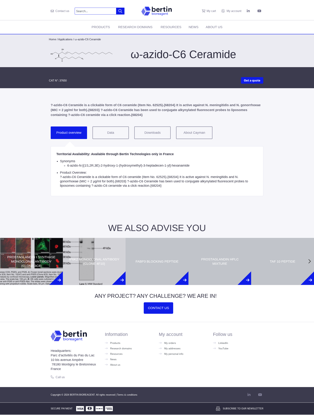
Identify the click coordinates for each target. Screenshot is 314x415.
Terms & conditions (127, 394)
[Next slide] (309, 261)
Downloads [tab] (152, 132)
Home (52, 39)
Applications (65, 39)
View (31, 278)
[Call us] (52, 377)
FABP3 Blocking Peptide (157, 246)
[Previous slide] (4, 261)
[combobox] (95, 11)
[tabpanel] (157, 171)
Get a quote (252, 80)
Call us (60, 377)
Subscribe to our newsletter (243, 408)
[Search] (120, 11)
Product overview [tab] (68, 132)
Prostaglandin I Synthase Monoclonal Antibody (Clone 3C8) (31, 246)
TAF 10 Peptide (282, 246)
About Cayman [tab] (194, 132)
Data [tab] (110, 132)
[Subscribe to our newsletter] (218, 409)
